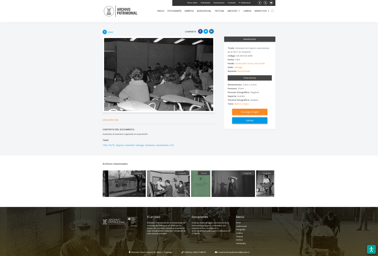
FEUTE (112, 145)
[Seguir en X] (265, 3)
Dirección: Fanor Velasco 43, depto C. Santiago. (152, 252)
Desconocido (243, 71)
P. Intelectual (244, 3)
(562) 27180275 (199, 252)
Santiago (140, 145)
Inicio (160, 11)
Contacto (232, 3)
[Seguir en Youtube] (271, 3)
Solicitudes (205, 3)
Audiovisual (204, 11)
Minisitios (261, 11)
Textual (219, 11)
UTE (172, 145)
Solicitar (250, 120)
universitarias (162, 145)
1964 (105, 145)
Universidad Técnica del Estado (250, 63)
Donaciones (219, 3)
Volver (110, 32)
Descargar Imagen (250, 111)
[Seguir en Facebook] (260, 3)
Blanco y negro (241, 103)
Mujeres (120, 145)
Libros (247, 11)
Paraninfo (129, 145)
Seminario (150, 145)
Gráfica (189, 11)
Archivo (232, 11)
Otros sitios (192, 3)
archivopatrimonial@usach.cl (236, 252)
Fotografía (174, 11)
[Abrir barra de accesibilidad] (371, 249)
